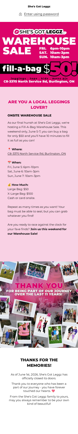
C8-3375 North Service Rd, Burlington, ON (37, 153)
